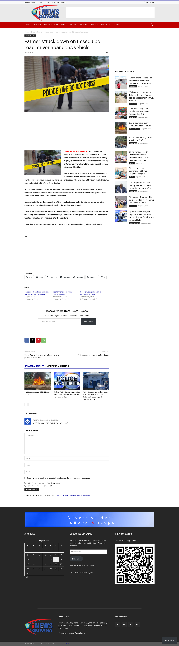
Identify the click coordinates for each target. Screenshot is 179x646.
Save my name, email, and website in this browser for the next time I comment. (58, 478)
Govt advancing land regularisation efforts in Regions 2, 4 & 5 (140, 111)
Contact (64, 2)
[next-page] (29, 404)
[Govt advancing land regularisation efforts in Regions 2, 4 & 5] (121, 113)
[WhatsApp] (43, 340)
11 (33, 559)
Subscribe (88, 321)
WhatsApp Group (129, 540)
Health (132, 163)
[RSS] (150, 2)
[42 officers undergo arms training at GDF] (121, 142)
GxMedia (67, 644)
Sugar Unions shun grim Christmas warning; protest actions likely (41, 356)
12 (39, 559)
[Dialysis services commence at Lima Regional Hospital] (121, 173)
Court (63, 25)
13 (45, 559)
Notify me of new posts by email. (39, 486)
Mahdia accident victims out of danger (93, 355)
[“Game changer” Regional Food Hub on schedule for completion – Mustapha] (121, 82)
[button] (152, 25)
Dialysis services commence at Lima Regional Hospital (138, 171)
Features (94, 25)
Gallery (116, 25)
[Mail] (147, 2)
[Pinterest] (38, 340)
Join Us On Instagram (84, 572)
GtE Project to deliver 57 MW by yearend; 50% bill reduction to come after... (141, 185)
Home (48, 2)
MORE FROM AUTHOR (58, 366)
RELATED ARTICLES (34, 366)
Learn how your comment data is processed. (73, 495)
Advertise (55, 2)
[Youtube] (153, 2)
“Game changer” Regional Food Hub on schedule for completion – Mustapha (141, 81)
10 (28, 559)
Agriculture (133, 86)
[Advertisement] (110, 12)
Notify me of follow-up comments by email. (43, 483)
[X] (32, 340)
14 (51, 559)
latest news (133, 104)
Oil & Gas (73, 25)
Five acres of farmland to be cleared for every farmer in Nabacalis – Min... (141, 200)
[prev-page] (26, 404)
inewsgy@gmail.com (76, 633)
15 (56, 559)
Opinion (104, 25)
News (36, 25)
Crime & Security (51, 25)
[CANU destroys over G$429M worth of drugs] (37, 381)
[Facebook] (144, 2)
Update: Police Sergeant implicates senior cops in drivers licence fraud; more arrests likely (67, 394)
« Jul (26, 577)
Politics (83, 25)
